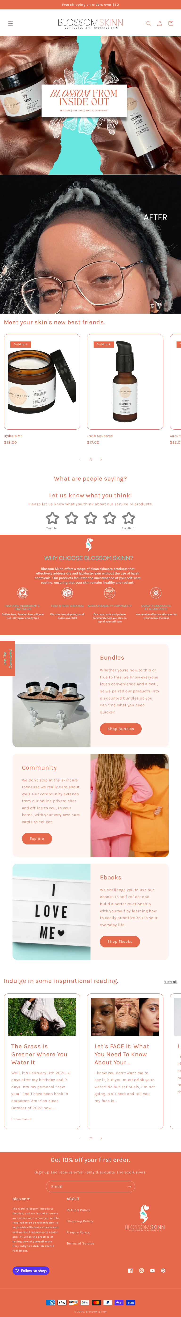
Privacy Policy (78, 1232)
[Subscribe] (129, 1186)
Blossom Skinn (96, 1311)
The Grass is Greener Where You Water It (39, 1054)
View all (170, 982)
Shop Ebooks (120, 941)
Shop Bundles (120, 729)
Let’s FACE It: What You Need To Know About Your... (122, 1054)
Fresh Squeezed (100, 436)
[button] (10, 23)
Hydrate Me (13, 436)
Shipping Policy (80, 1221)
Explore (37, 838)
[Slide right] (101, 459)
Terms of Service (81, 1243)
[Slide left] (80, 459)
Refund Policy (78, 1210)
